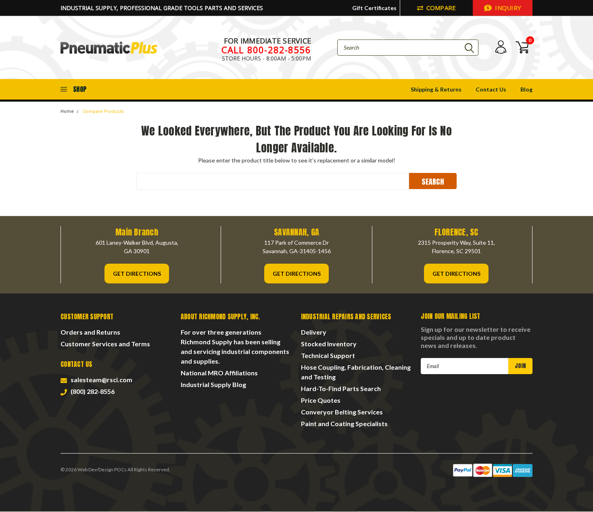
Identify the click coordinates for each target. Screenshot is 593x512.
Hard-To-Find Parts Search (341, 388)
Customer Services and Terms (105, 344)
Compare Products (103, 111)
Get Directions (137, 273)
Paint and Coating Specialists (344, 423)
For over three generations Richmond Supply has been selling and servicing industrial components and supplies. (235, 346)
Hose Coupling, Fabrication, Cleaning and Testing (356, 372)
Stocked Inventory (329, 344)
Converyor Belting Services (342, 412)
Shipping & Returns (436, 89)
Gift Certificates (374, 7)
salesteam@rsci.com (100, 379)
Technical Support (328, 355)
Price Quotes (320, 400)
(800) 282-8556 (91, 391)
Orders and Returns (90, 332)
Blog (526, 89)
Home (67, 111)
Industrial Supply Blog (213, 384)
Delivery (313, 332)
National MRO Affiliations (219, 373)
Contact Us (491, 89)
